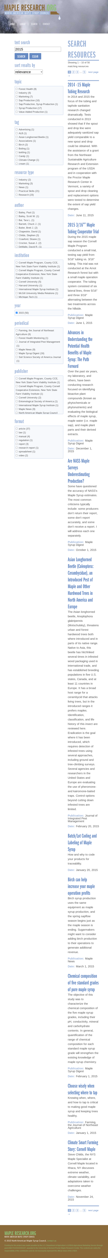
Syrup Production (30, 108)
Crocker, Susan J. (30, 243)
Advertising (26, 129)
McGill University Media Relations (38, 293)
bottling (24, 152)
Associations (27, 141)
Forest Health (28, 89)
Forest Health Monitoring (33, 338)
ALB (23, 133)
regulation (26, 440)
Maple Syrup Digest (31, 353)
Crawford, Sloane (29, 239)
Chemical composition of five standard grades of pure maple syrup (83, 982)
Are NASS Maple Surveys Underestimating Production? (79, 470)
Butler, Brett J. (28, 227)
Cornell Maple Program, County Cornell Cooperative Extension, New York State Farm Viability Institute (38, 274)
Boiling (24, 148)
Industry (25, 93)
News (23, 187)
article (24, 428)
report (24, 444)
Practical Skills (29, 191)
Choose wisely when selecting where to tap (82, 1089)
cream (24, 163)
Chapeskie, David (30, 231)
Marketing (26, 96)
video (23, 455)
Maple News (27, 349)
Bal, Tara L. (26, 220)
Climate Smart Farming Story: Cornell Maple (83, 1145)
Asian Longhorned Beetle (34, 137)
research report (29, 447)
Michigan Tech (28, 297)
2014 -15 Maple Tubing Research (79, 88)
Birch (23, 144)
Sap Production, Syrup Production (38, 104)
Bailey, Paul (27, 212)
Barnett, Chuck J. (30, 224)
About (23, 24)
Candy (24, 156)
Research (26, 195)
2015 (24, 313)
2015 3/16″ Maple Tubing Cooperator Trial (83, 228)
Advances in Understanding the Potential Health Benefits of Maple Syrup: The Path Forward (80, 349)
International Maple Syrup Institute (38, 289)
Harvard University (30, 285)
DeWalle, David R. (30, 247)
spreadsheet (27, 451)
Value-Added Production (33, 112)
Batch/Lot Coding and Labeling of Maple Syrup (82, 842)
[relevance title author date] (29, 72)
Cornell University (30, 281)
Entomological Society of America (38, 401)
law (22, 432)
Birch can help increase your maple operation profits (81, 886)
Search (34, 24)
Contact (46, 24)
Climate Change (29, 160)
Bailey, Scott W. (29, 216)
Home (12, 24)
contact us (51, 1241)
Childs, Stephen (29, 235)
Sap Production (29, 100)
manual (24, 436)
